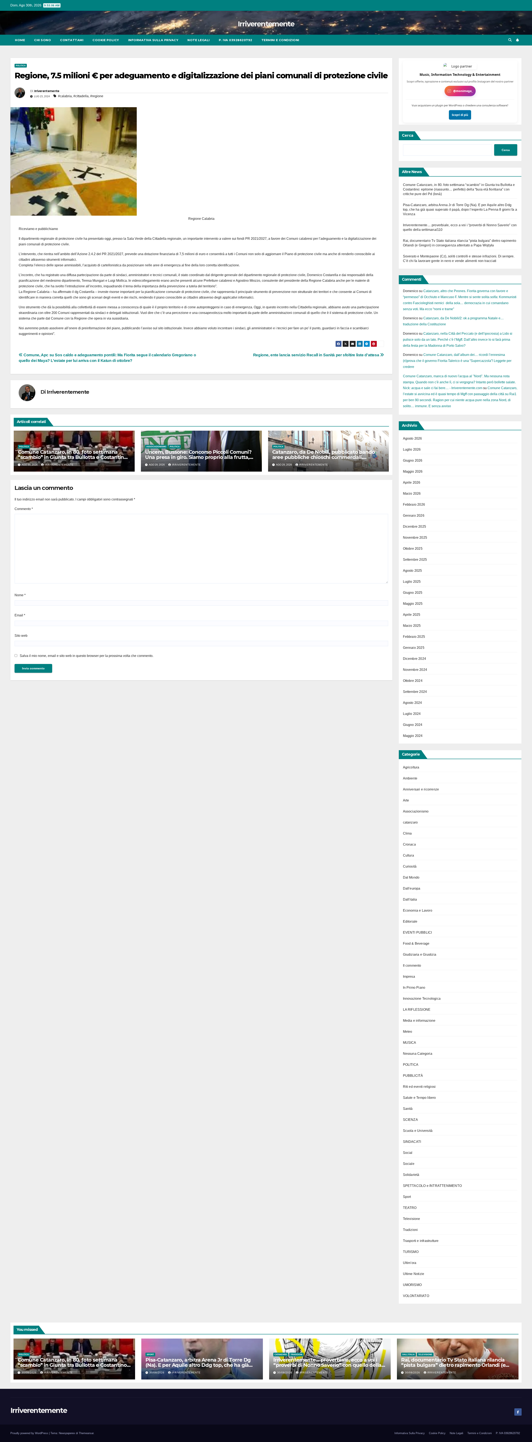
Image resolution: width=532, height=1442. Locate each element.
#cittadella (81, 96)
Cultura (408, 855)
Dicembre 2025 (414, 526)
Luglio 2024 (412, 713)
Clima (407, 833)
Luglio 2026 (412, 449)
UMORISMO (412, 1285)
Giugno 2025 (412, 592)
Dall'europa (411, 888)
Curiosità (410, 866)
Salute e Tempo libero (419, 1097)
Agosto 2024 (412, 702)
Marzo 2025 (412, 625)
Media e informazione (419, 1020)
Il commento (412, 965)
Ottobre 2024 (412, 680)
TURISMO (411, 1252)
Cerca (407, 135)
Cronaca (409, 844)
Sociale (408, 1163)
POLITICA (21, 65)
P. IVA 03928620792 (235, 40)
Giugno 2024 (412, 725)
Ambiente (410, 778)
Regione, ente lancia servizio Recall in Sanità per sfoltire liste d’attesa (316, 355)
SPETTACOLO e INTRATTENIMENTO (432, 1186)
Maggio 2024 (413, 736)
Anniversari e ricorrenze (421, 789)
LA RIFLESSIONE (417, 1009)
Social (408, 1152)
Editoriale (410, 921)
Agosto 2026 (412, 438)
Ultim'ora (409, 1263)
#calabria (65, 96)
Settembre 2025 (415, 559)
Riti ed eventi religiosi (419, 1086)
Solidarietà (411, 1174)
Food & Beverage (416, 943)
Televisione (411, 1219)
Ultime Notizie (413, 1274)
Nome (20, 595)
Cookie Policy (105, 40)
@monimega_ (463, 91)
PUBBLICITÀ (413, 1075)
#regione (96, 96)
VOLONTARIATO (416, 1296)
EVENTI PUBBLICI (417, 932)
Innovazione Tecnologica (422, 998)
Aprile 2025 (411, 614)
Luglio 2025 (412, 581)
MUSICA (409, 1042)
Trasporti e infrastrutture (421, 1241)
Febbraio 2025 (414, 636)
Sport (407, 1197)
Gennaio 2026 (413, 515)
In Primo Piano (414, 987)
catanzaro (410, 822)
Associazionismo (156, 446)
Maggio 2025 (413, 603)
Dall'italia (410, 899)
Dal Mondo (411, 877)
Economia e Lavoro (417, 910)
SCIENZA (410, 1119)
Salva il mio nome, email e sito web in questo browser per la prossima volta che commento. (86, 656)
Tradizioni (410, 1230)
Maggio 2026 (413, 471)
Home (20, 40)
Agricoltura (411, 767)
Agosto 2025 (412, 570)
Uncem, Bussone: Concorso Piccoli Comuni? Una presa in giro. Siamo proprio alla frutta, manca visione (198, 457)
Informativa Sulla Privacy (153, 40)
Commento (24, 509)
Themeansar (86, 1433)
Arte (406, 800)
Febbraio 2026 (414, 504)
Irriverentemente (266, 24)
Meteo (407, 1031)
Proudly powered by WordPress (29, 1433)
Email (20, 615)
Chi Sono (42, 40)
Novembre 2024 (415, 669)
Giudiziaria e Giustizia (419, 954)
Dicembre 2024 (414, 658)
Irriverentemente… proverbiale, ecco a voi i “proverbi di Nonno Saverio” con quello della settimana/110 (327, 1365)
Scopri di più (460, 115)
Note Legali (198, 40)
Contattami (71, 40)
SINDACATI (412, 1141)
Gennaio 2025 (413, 647)
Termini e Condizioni (280, 40)
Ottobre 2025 (412, 548)
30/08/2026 (29, 1372)
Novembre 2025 (415, 537)
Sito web (21, 635)
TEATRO (410, 1208)
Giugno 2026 (412, 460)
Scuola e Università (418, 1130)
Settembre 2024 (415, 691)
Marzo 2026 (412, 493)
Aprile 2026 (411, 482)
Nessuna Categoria (417, 1053)
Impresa (409, 976)
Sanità (408, 1108)
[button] (510, 40)
